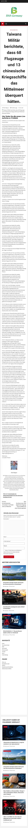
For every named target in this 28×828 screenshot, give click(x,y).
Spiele (5, 801)
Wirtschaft (4, 648)
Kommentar (6, 518)
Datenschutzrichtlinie (6, 668)
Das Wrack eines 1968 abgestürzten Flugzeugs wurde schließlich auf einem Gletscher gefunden (20, 505)
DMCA (3, 665)
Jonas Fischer (12, 586)
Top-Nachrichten (14, 30)
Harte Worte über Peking (19, 323)
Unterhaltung (5, 654)
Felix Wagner (6, 107)
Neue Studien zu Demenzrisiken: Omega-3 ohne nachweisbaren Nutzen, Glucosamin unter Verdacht (13, 792)
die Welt (7, 366)
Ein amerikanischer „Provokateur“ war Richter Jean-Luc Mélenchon (8, 504)
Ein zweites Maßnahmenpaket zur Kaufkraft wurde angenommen (11, 146)
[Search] (26, 23)
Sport (3, 653)
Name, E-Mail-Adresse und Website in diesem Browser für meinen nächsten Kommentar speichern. (12, 552)
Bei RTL (19, 313)
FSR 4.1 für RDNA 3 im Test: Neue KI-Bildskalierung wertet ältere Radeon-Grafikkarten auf (12, 818)
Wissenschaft (5, 650)
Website (5, 545)
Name (5, 536)
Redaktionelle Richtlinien (7, 667)
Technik (3, 651)
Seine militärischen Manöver (17, 135)
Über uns (4, 662)
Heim (3, 643)
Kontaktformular (6, 663)
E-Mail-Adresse (7, 541)
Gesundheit (6, 775)
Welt (3, 646)
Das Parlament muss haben (8, 225)
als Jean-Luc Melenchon (16, 315)
